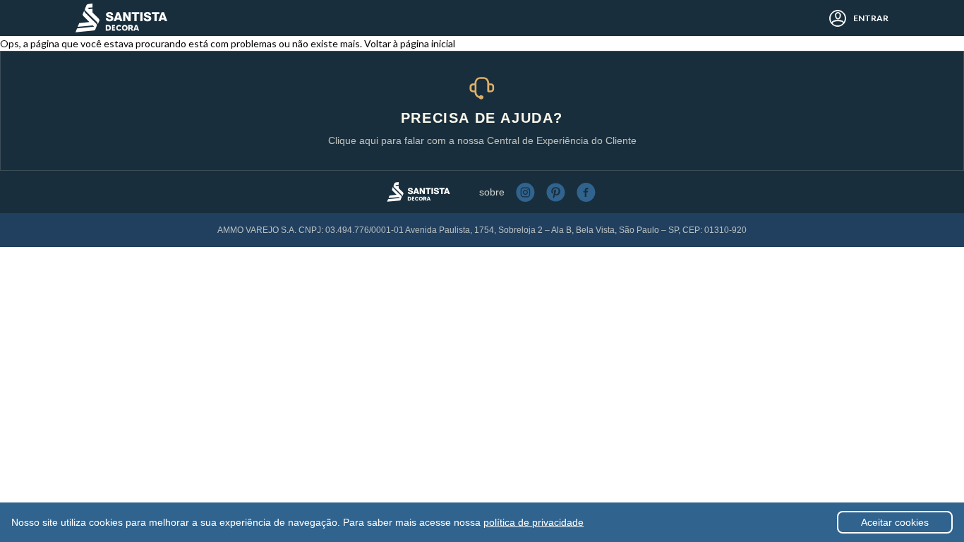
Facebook (586, 192)
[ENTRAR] (834, 18)
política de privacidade (533, 522)
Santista (121, 18)
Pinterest (555, 192)
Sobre (492, 192)
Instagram (525, 192)
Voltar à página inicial (409, 43)
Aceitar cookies (895, 522)
